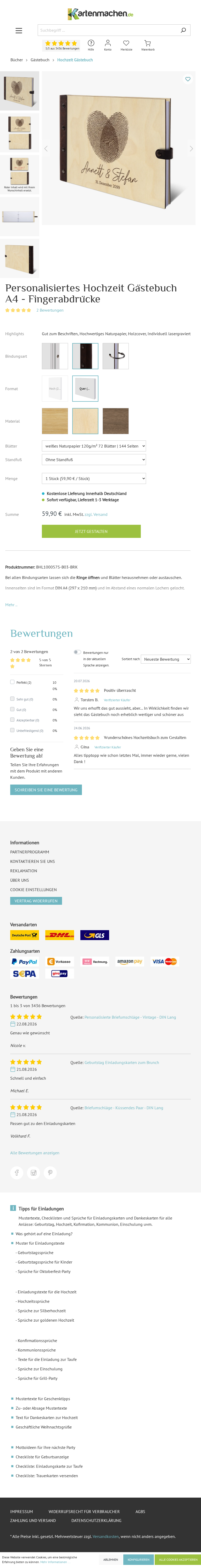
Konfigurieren (138, 1560)
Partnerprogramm (29, 851)
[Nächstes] (192, 148)
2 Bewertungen (50, 310)
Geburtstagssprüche (35, 1252)
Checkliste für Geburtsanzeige (42, 1456)
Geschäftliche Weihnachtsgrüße (44, 1427)
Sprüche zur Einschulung (40, 1368)
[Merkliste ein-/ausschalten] (188, 79)
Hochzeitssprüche (33, 1301)
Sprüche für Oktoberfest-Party (44, 1271)
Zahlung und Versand (33, 1520)
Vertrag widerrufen (36, 900)
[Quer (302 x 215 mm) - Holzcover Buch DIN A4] (85, 389)
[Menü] (18, 30)
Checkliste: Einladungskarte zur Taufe (49, 1466)
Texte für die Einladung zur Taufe (47, 1359)
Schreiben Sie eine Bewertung (46, 789)
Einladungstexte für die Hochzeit (47, 1291)
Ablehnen (110, 1560)
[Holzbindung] (55, 356)
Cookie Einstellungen (33, 889)
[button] (11, 604)
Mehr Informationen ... (55, 1562)
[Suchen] (183, 30)
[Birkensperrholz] (85, 421)
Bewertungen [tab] (41, 633)
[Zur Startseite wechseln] (100, 14)
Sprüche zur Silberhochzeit (42, 1310)
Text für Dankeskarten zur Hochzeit (47, 1417)
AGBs (140, 1511)
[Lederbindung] (85, 356)
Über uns (19, 880)
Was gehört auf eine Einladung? (44, 1233)
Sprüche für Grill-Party (37, 1378)
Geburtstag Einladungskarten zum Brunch (122, 1062)
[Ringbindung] (116, 356)
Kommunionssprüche (37, 1350)
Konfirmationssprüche (37, 1340)
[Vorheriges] (46, 148)
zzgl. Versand (96, 514)
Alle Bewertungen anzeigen (34, 1152)
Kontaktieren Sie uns (32, 861)
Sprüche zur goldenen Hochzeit (46, 1320)
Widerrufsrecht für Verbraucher (84, 1511)
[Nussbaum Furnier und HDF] (116, 421)
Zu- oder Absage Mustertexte (41, 1408)
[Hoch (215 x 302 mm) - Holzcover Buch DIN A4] (55, 389)
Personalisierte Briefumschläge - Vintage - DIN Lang (130, 1017)
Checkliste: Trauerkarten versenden (47, 1475)
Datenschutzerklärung (96, 1520)
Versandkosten (106, 1536)
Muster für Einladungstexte (40, 1243)
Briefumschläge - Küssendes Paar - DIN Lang (124, 1107)
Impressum (21, 1511)
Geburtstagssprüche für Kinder (45, 1262)
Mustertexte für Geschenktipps (43, 1398)
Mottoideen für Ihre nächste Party (45, 1447)
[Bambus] (55, 421)
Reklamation (23, 870)
